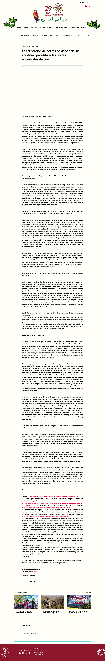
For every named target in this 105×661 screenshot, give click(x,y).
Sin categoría (36, 35)
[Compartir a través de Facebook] (23, 581)
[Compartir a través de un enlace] (35, 581)
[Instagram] (87, 3)
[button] (89, 35)
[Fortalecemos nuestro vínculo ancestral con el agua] (26, 602)
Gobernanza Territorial (47, 35)
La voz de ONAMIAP (25, 35)
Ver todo (88, 592)
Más (79, 35)
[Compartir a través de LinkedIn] (31, 581)
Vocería (58, 35)
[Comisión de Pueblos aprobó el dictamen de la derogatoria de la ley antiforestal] (79, 602)
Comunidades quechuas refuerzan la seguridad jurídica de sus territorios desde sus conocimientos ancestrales (51, 612)
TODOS (15, 35)
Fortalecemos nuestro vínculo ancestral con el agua (24, 612)
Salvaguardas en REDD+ (69, 35)
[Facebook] (85, 3)
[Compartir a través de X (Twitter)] (27, 581)
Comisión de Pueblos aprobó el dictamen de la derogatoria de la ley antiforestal (78, 612)
